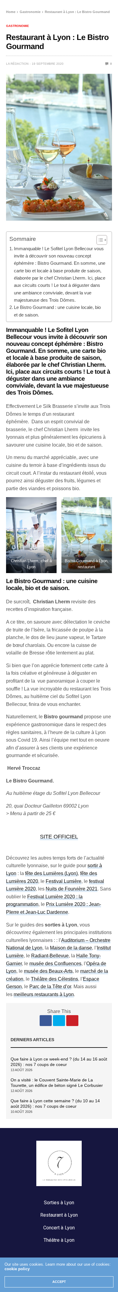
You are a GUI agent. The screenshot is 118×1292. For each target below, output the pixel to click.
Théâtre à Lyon (59, 1240)
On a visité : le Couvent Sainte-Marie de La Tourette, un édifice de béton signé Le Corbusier (57, 1082)
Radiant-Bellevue (50, 955)
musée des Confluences (55, 963)
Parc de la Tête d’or (50, 986)
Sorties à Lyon (59, 1202)
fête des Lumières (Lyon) (51, 873)
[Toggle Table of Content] (99, 240)
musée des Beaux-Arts (48, 971)
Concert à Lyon (58, 1228)
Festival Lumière (63, 881)
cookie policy (17, 1269)
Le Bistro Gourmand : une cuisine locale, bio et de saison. (57, 311)
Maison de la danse (71, 947)
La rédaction (17, 63)
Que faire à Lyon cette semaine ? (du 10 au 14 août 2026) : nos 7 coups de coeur (55, 1103)
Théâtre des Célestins (54, 979)
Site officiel (59, 837)
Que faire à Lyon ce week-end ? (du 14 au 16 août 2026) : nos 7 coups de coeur (59, 1062)
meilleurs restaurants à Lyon (44, 994)
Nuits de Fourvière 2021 (71, 888)
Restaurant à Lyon (59, 1215)
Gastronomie (17, 26)
